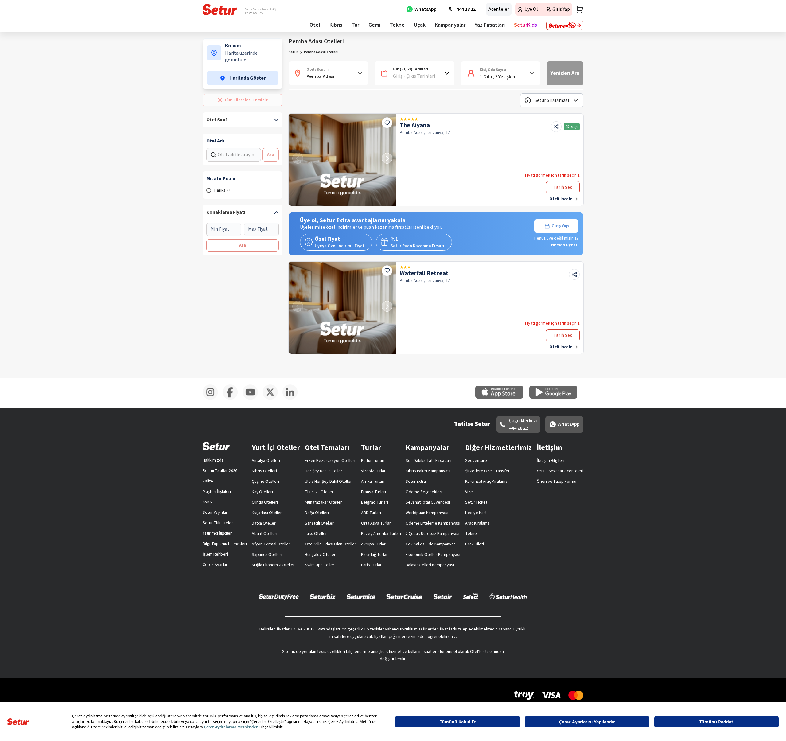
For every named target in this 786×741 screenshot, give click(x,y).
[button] (551, 100)
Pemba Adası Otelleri (321, 52)
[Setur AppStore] (502, 397)
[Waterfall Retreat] (342, 308)
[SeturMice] (361, 596)
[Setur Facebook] (233, 399)
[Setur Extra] (564, 25)
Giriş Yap (560, 226)
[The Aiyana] (342, 160)
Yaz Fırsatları (490, 25)
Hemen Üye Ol (564, 245)
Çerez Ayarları (215, 565)
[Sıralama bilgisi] (527, 100)
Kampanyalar (450, 25)
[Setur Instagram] (213, 399)
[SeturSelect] (470, 596)
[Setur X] (272, 399)
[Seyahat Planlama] (577, 9)
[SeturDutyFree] (279, 596)
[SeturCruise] (404, 596)
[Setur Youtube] (253, 399)
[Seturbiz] (323, 596)
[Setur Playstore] (556, 397)
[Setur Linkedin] (292, 399)
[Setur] (220, 9)
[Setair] (442, 596)
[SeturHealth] (508, 596)
